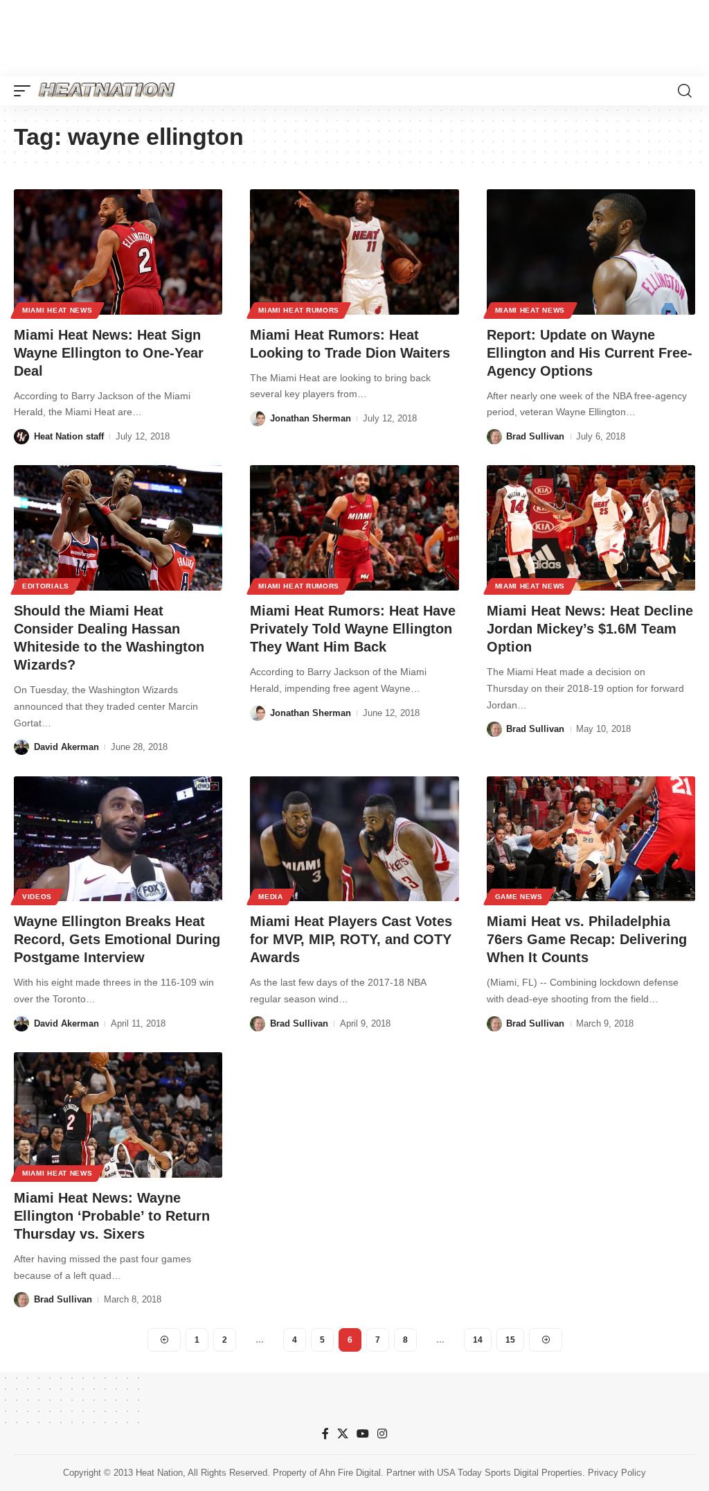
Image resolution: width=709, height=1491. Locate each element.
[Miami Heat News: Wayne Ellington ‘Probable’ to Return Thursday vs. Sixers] (118, 1115)
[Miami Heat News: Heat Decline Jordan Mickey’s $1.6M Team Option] (591, 528)
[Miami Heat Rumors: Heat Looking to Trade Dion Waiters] (354, 252)
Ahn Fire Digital (350, 1472)
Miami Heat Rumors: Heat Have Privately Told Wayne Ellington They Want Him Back (353, 628)
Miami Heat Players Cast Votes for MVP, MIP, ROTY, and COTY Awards (351, 939)
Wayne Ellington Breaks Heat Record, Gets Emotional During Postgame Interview (117, 939)
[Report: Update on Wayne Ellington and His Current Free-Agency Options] (591, 252)
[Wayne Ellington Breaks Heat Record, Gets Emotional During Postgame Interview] (118, 839)
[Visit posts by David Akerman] (21, 747)
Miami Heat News (57, 310)
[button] (25, 91)
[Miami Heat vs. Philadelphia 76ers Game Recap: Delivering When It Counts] (591, 839)
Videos (37, 896)
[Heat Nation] (106, 91)
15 (510, 1340)
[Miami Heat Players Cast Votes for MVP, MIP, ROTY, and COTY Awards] (354, 839)
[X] (343, 1433)
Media (270, 896)
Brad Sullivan (535, 436)
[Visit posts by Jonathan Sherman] (257, 418)
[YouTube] (363, 1433)
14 (478, 1340)
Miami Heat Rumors (298, 310)
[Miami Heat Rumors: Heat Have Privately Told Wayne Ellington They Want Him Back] (354, 528)
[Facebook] (325, 1433)
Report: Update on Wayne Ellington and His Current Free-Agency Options (589, 352)
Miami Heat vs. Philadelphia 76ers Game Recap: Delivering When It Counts (587, 939)
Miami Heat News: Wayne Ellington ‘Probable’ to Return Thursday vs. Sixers (112, 1215)
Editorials (45, 586)
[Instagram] (382, 1433)
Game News (519, 896)
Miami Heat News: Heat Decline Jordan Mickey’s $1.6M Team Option (590, 628)
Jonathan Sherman (310, 418)
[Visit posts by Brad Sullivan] (494, 436)
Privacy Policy (617, 1472)
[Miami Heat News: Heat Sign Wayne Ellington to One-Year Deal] (118, 252)
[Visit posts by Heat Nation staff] (21, 436)
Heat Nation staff (69, 436)
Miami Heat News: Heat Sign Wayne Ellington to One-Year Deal (109, 352)
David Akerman (66, 747)
